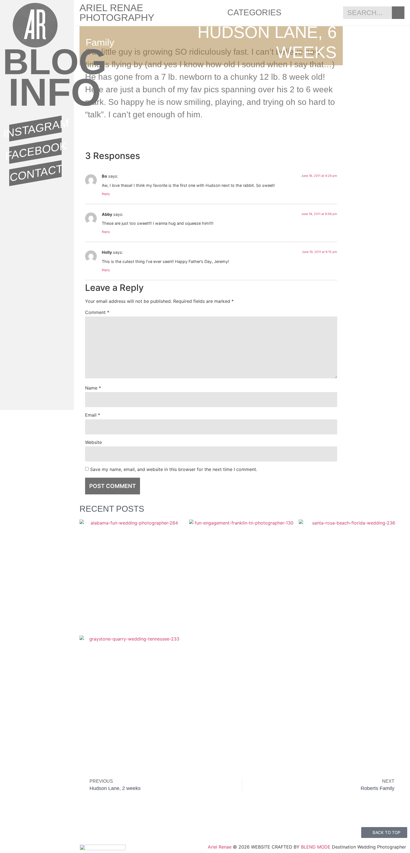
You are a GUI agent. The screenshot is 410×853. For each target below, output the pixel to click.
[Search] (398, 12)
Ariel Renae (219, 847)
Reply (106, 194)
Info (54, 92)
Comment (97, 312)
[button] (276, 136)
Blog (55, 61)
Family (100, 42)
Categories (254, 12)
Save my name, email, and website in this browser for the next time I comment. (173, 469)
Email (92, 415)
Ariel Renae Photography (116, 12)
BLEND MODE (316, 847)
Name (93, 388)
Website (93, 442)
